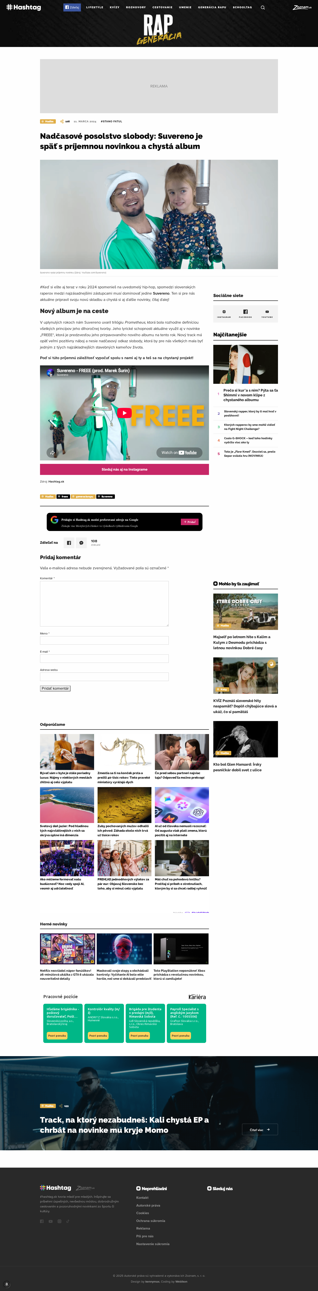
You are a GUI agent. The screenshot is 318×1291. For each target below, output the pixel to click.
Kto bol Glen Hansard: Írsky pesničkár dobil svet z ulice (237, 767)
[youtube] (51, 1221)
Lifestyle (94, 7)
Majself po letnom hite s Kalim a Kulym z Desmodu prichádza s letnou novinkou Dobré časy (241, 642)
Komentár (47, 578)
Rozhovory (136, 7)
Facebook (245, 317)
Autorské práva (148, 1205)
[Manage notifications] (6, 1284)
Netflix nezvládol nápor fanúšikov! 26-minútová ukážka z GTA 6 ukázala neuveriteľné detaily (67, 974)
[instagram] (59, 1221)
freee (65, 496)
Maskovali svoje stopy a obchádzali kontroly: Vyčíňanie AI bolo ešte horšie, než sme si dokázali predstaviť (124, 974)
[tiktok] (67, 1221)
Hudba (49, 121)
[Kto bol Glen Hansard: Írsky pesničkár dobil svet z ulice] (245, 739)
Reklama (143, 1228)
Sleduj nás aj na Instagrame (125, 469)
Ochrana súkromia (150, 1221)
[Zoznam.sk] (302, 8)
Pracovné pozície (60, 996)
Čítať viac (257, 1130)
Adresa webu (49, 669)
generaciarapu (84, 496)
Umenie (185, 7)
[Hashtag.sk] (23, 7)
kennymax (152, 1281)
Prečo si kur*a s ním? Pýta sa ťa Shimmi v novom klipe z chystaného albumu (250, 395)
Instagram (224, 317)
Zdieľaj (74, 7)
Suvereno (106, 496)
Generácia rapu (212, 7)
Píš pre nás (145, 1236)
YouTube (267, 317)
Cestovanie (163, 7)
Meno (45, 633)
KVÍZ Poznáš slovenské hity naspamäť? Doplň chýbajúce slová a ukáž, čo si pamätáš (245, 706)
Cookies (142, 1213)
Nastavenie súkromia (153, 1244)
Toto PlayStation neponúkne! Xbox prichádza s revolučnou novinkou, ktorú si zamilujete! (179, 974)
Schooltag (242, 7)
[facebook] (41, 1221)
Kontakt (142, 1197)
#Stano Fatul (111, 121)
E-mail (45, 651)
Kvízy (115, 7)
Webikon (181, 1281)
